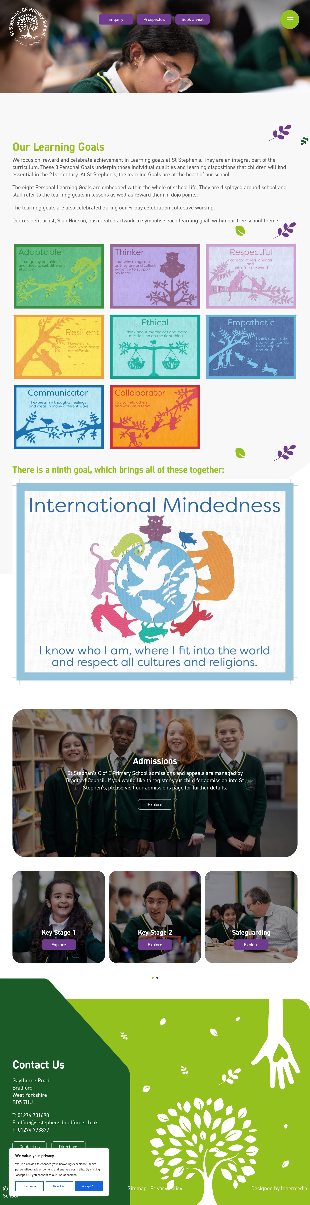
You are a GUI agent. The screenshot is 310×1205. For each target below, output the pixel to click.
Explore (155, 804)
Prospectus (154, 19)
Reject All (59, 1186)
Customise (30, 1186)
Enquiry (115, 19)
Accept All (88, 1186)
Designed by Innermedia (279, 1188)
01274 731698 (33, 1115)
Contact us (30, 1146)
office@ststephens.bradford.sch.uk (58, 1122)
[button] (153, 978)
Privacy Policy (166, 1188)
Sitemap (137, 1188)
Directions (68, 1146)
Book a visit (193, 19)
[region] (59, 1172)
